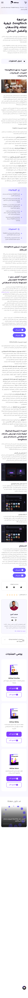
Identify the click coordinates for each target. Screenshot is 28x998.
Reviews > (21, 7)
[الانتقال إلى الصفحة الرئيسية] (15, 2)
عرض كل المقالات (20, 631)
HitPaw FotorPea (14, 678)
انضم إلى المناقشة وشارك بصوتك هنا (15, 640)
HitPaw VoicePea (5, 292)
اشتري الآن (12, 688)
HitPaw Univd (14, 768)
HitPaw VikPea (14, 722)
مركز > (25, 7)
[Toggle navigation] (2, 2)
